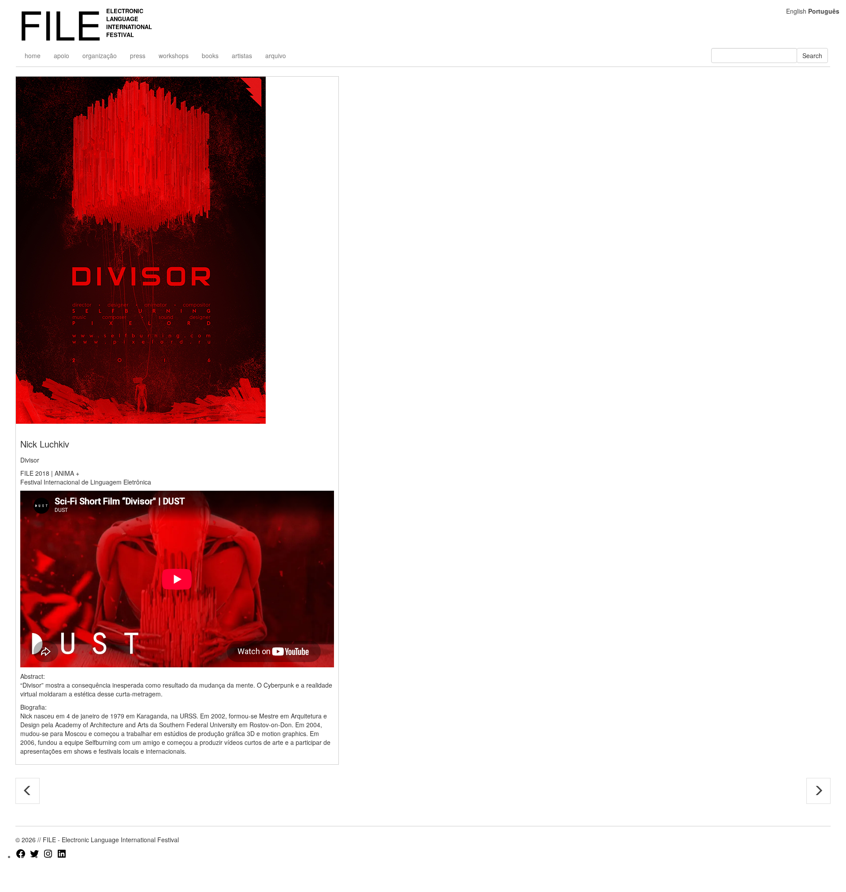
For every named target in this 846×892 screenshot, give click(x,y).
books (210, 55)
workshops (174, 55)
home (33, 55)
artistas (242, 55)
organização (99, 55)
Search (812, 55)
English (796, 11)
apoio (61, 55)
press (137, 55)
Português (823, 11)
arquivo (275, 55)
